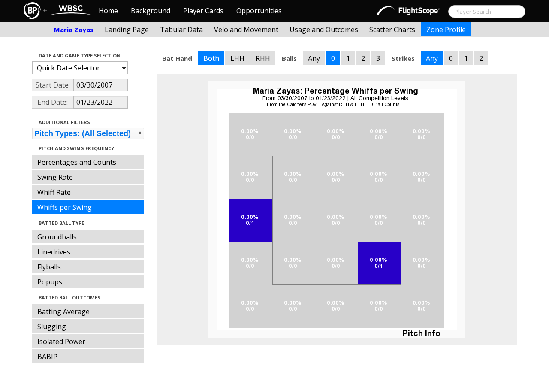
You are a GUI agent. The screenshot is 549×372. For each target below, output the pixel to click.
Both (211, 58)
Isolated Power (61, 341)
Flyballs (49, 267)
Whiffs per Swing (64, 207)
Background (150, 10)
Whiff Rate (54, 192)
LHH (237, 58)
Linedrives (53, 252)
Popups (49, 282)
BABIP (47, 356)
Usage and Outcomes (324, 29)
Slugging (51, 326)
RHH (263, 58)
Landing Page (127, 29)
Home (108, 10)
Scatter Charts (392, 29)
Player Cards (203, 10)
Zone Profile (446, 29)
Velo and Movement (246, 29)
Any (314, 58)
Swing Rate (55, 177)
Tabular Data (181, 29)
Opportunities (259, 10)
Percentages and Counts (76, 162)
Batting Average (63, 311)
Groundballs (57, 237)
